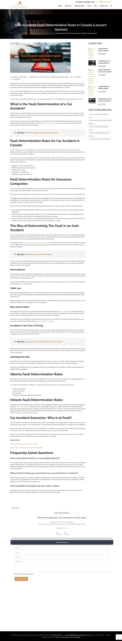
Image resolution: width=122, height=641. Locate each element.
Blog (89, 6)
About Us (68, 6)
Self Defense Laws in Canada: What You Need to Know (104, 62)
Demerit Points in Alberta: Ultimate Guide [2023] (103, 50)
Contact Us (104, 6)
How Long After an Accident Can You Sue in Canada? (44, 342)
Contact (71, 637)
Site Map (77, 637)
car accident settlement (51, 123)
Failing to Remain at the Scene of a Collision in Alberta (105, 100)
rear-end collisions (63, 311)
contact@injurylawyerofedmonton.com (77, 635)
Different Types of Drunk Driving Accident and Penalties (26, 448)
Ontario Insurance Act (22, 407)
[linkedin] (67, 534)
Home (60, 6)
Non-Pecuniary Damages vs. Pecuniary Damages (24, 444)
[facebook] (59, 534)
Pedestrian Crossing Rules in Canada (38, 254)
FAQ (95, 6)
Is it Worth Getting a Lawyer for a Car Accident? (41, 133)
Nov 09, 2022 (102, 54)
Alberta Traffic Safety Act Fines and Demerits (105, 71)
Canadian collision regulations (45, 321)
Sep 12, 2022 (102, 104)
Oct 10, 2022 (101, 75)
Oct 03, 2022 (101, 91)
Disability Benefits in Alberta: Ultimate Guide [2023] (104, 88)
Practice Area (79, 6)
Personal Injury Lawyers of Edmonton (100, 139)
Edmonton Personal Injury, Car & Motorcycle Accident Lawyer (51, 77)
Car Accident (77, 77)
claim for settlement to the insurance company (37, 243)
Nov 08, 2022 (102, 66)
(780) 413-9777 (105, 2)
